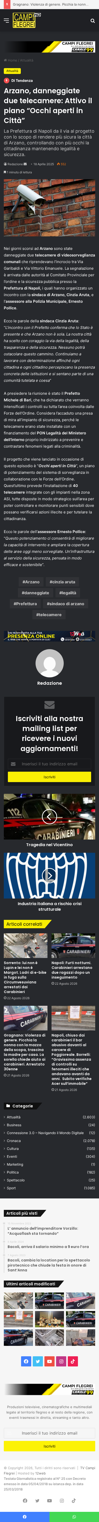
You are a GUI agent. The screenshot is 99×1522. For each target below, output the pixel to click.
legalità (69, 592)
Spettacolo (16, 1180)
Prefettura (26, 603)
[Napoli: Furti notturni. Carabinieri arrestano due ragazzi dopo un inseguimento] (73, 945)
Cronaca (14, 1141)
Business (14, 1125)
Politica (13, 1172)
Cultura (13, 1149)
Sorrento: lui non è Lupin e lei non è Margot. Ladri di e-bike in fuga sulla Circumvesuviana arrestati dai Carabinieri (25, 977)
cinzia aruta (63, 581)
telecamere (50, 614)
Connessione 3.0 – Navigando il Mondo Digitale (45, 1133)
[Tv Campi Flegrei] (27, 20)
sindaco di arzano (67, 603)
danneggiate (36, 592)
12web (40, 1473)
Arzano (32, 581)
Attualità (26, 60)
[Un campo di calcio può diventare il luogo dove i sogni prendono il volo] (49, 1319)
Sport (11, 1188)
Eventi (12, 1156)
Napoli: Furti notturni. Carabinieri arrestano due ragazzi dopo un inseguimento (72, 970)
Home (12, 60)
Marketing (15, 1164)
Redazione (15, 164)
